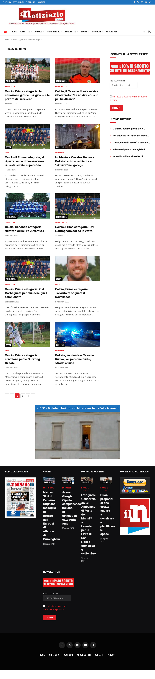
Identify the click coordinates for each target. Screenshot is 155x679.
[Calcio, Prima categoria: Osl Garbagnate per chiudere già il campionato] (27, 268)
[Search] (144, 31)
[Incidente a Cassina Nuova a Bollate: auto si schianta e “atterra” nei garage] (77, 136)
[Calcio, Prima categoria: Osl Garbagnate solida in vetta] (77, 206)
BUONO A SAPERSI (89, 482)
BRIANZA (39, 31)
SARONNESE (70, 31)
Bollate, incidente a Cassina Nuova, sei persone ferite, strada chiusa (74, 359)
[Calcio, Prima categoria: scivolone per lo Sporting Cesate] (27, 334)
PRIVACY (111, 654)
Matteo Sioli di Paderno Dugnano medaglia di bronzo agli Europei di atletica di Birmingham (49, 515)
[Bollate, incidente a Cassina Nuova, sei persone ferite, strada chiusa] (77, 334)
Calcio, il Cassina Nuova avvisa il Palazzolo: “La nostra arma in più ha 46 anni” (76, 95)
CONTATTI (41, 2)
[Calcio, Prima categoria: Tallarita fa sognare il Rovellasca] (77, 268)
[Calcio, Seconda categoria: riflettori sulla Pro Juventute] (27, 206)
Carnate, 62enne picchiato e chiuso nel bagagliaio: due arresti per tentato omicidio (131, 128)
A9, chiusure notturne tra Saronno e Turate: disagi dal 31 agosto (131, 135)
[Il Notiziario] (41, 16)
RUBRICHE (96, 31)
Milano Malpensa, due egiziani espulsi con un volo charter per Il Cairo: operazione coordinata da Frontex (130, 149)
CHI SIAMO (7, 2)
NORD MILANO (53, 31)
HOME (14, 31)
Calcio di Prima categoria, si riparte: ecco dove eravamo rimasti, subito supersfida (24, 161)
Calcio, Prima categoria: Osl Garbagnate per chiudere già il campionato (26, 293)
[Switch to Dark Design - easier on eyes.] (149, 31)
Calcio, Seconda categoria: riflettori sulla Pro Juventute (24, 229)
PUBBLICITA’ (30, 2)
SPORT (84, 31)
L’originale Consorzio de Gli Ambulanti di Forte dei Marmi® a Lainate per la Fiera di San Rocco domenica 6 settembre (87, 524)
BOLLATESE (25, 31)
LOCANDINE (68, 654)
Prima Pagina (11, 81)
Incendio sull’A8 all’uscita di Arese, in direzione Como (128, 156)
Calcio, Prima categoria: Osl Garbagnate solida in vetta (74, 229)
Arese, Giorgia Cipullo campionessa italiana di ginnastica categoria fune (68, 507)
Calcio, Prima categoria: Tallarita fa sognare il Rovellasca (72, 293)
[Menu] (5, 31)
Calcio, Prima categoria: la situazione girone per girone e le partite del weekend (27, 95)
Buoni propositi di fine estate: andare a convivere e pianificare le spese (106, 514)
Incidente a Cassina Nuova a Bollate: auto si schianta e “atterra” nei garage (74, 161)
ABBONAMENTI (18, 2)
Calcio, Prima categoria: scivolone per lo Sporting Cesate (22, 359)
